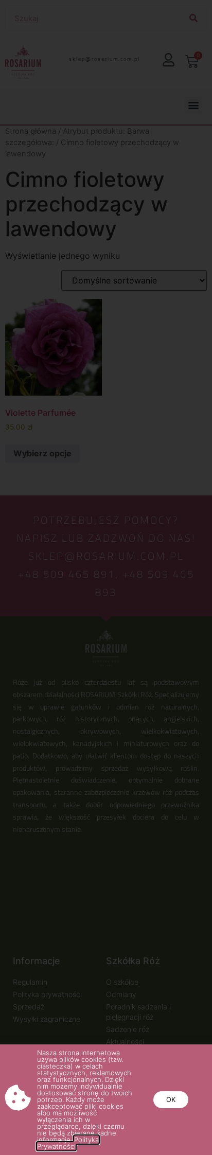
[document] (106, 577)
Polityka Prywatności (68, 1142)
